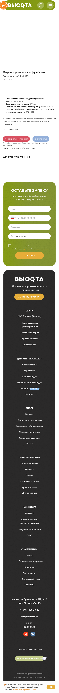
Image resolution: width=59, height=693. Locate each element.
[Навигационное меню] (50, 5)
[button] (29, 324)
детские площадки (29, 358)
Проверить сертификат (16, 139)
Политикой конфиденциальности (36, 250)
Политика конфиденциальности (29, 673)
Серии (29, 310)
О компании (29, 549)
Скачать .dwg (41, 139)
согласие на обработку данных (24, 690)
